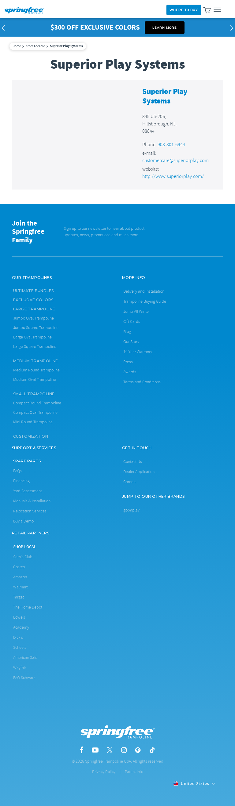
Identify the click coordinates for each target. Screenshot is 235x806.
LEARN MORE (164, 28)
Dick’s (18, 637)
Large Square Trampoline (34, 346)
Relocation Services (30, 511)
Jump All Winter (136, 311)
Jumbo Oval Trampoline (33, 318)
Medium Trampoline (35, 361)
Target (18, 597)
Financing (21, 480)
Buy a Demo (23, 521)
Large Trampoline (34, 309)
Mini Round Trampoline (33, 422)
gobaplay (131, 510)
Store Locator (35, 46)
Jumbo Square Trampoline (35, 327)
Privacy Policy (103, 771)
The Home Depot (27, 607)
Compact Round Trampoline (37, 403)
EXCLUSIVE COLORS (33, 300)
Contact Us (132, 461)
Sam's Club (22, 556)
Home (17, 46)
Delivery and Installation (143, 291)
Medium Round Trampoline (36, 370)
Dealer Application (139, 471)
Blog (127, 331)
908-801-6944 (171, 145)
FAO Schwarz (24, 677)
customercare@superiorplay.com (175, 160)
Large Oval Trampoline (32, 337)
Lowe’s (19, 617)
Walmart (20, 587)
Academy (21, 627)
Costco (19, 566)
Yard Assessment (27, 490)
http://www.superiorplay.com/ (173, 176)
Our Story (131, 341)
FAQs (17, 470)
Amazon (20, 577)
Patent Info (134, 771)
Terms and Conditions (142, 382)
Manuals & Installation (31, 501)
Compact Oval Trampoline (35, 412)
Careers (129, 481)
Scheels (19, 647)
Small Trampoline (33, 394)
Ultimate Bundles (33, 290)
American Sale (25, 657)
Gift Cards (131, 321)
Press (128, 361)
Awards (129, 371)
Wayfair (19, 667)
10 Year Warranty (137, 351)
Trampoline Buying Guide (144, 301)
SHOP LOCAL (24, 546)
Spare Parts (27, 461)
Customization (30, 436)
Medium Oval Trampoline (34, 379)
